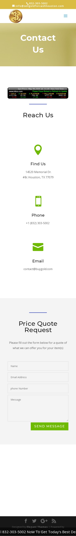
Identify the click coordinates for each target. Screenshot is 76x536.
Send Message (49, 426)
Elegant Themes (37, 527)
